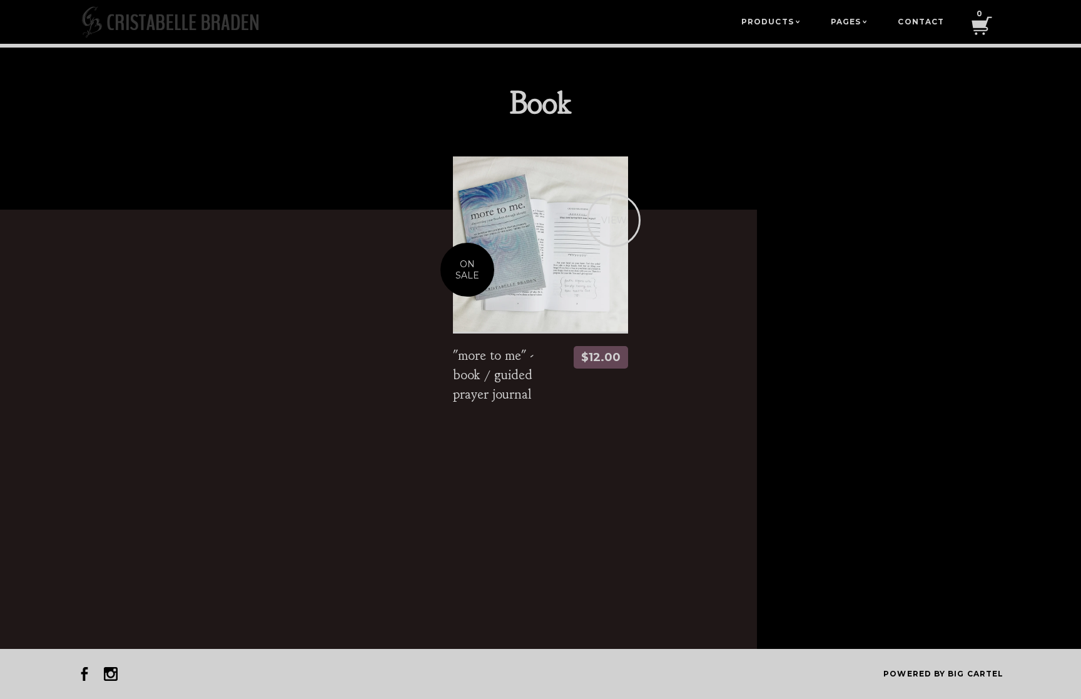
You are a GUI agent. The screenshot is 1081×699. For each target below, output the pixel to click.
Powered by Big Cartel (943, 673)
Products (770, 21)
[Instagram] (111, 674)
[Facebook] (84, 674)
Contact (921, 21)
